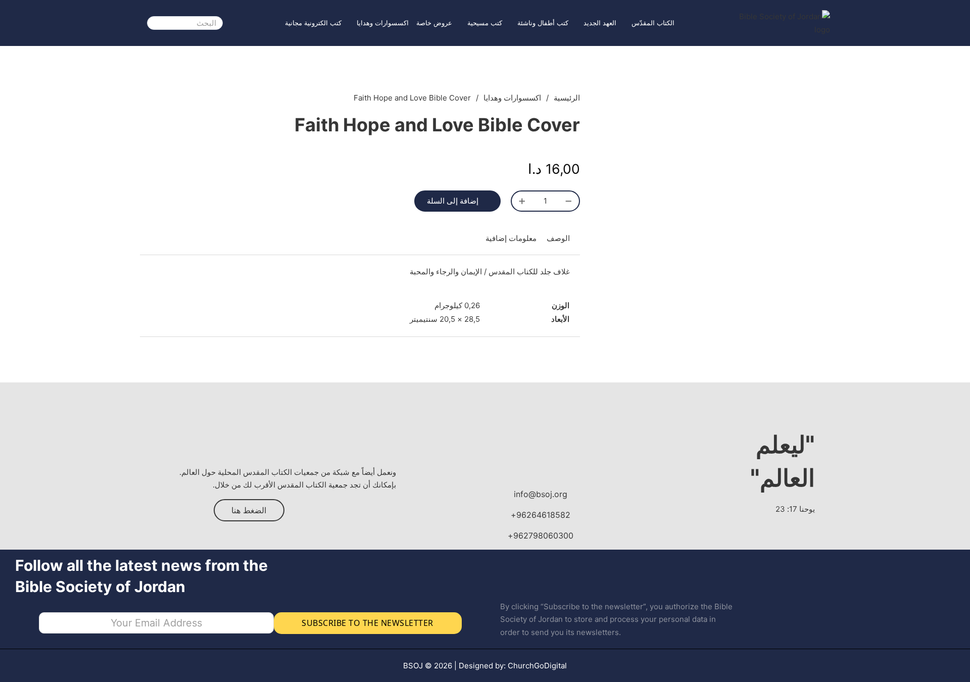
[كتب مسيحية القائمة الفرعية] (462, 23)
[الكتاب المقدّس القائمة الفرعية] (626, 23)
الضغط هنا (248, 510)
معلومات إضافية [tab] (511, 238)
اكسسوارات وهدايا (383, 23)
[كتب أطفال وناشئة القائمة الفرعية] (512, 23)
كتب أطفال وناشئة (542, 23)
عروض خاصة (434, 23)
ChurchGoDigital (537, 665)
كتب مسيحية (484, 23)
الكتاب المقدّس (653, 23)
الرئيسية (567, 98)
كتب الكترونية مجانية (313, 23)
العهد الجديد (600, 23)
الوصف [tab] (558, 238)
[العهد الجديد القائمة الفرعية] (578, 23)
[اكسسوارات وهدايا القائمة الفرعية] (351, 23)
